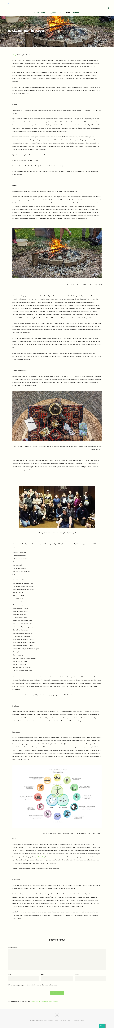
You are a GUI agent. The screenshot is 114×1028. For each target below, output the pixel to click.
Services (61, 13)
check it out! (96, 318)
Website (77, 974)
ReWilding (28, 33)
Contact (75, 13)
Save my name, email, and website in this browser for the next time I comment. (33, 985)
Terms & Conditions (48, 1020)
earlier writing (40, 857)
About (53, 13)
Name (10, 974)
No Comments (85, 32)
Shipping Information (73, 1020)
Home (36, 13)
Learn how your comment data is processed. (45, 1001)
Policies (82, 1020)
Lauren (11, 33)
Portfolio (45, 13)
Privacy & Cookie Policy (60, 1020)
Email (43, 974)
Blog (68, 13)
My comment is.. (13, 947)
